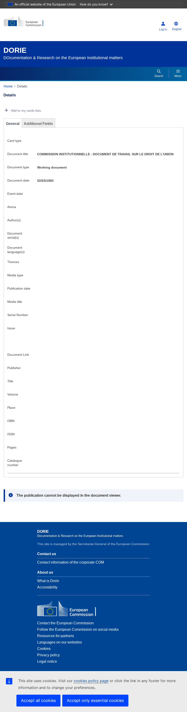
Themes (13, 262)
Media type (15, 275)
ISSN (11, 434)
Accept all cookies (38, 700)
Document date (18, 180)
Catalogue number (14, 463)
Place (11, 407)
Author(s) (14, 220)
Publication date (18, 288)
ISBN (11, 421)
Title (10, 381)
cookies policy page (91, 680)
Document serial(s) (14, 236)
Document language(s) (16, 250)
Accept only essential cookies (95, 700)
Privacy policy (48, 655)
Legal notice (47, 661)
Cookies (44, 649)
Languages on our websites (59, 642)
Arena (11, 207)
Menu (178, 76)
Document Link (18, 354)
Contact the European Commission (65, 623)
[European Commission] (31, 23)
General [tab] (12, 124)
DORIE (14, 50)
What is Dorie (48, 581)
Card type (14, 140)
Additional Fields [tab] (38, 124)
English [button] (177, 29)
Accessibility (47, 587)
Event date (15, 193)
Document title (17, 154)
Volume (12, 394)
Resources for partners (55, 636)
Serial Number (17, 315)
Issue (11, 328)
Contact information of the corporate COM (70, 562)
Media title (14, 301)
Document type (18, 167)
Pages (11, 447)
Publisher (14, 368)
